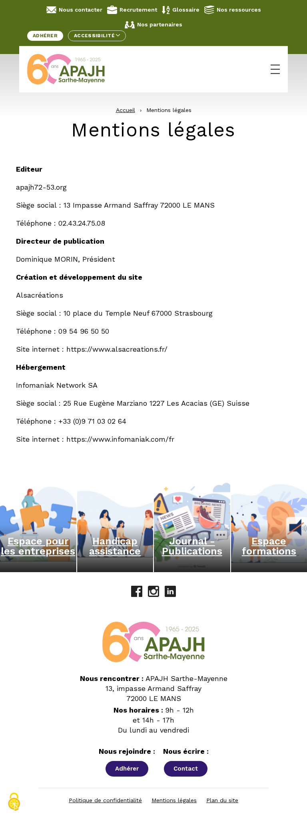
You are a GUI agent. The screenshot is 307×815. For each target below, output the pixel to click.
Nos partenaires (159, 24)
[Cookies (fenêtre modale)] (14, 802)
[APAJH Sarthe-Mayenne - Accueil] (72, 69)
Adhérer (45, 35)
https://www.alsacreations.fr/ (116, 349)
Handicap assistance (115, 546)
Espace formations (269, 546)
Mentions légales (174, 800)
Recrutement (138, 9)
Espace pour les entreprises (38, 546)
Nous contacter (80, 9)
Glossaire (185, 9)
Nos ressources (239, 9)
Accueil (125, 110)
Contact (185, 768)
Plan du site (222, 800)
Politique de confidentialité (105, 800)
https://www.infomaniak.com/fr (120, 439)
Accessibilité (95, 35)
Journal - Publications (192, 546)
